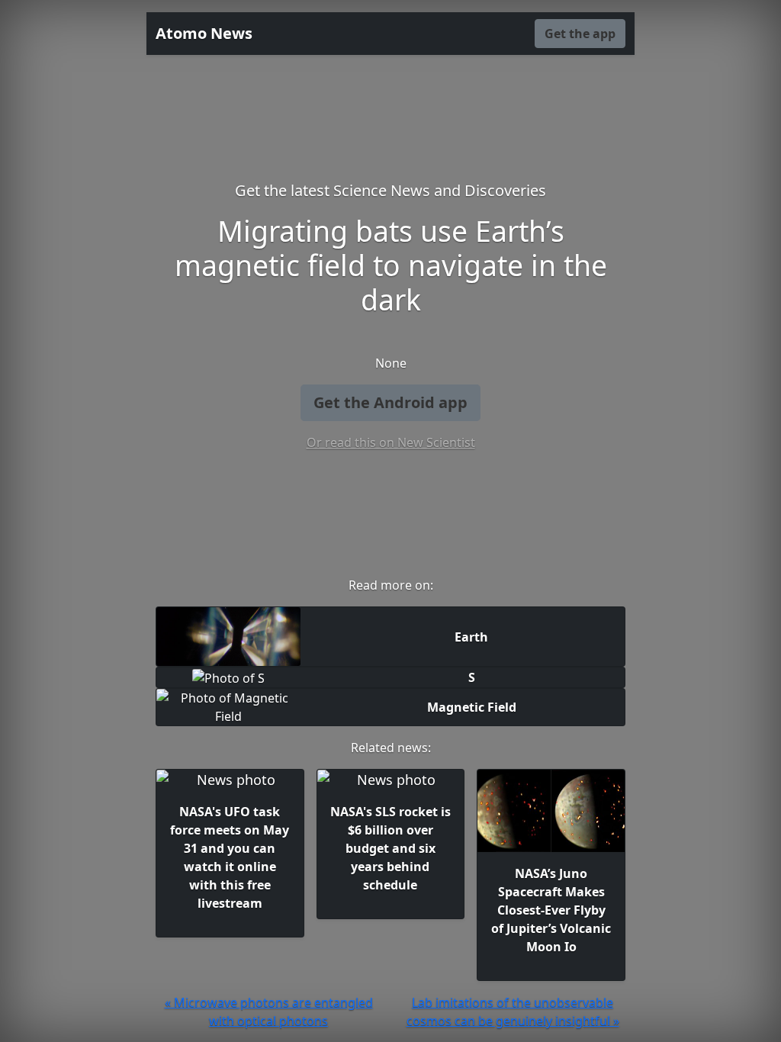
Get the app (580, 33)
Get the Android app (390, 402)
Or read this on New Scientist (391, 442)
